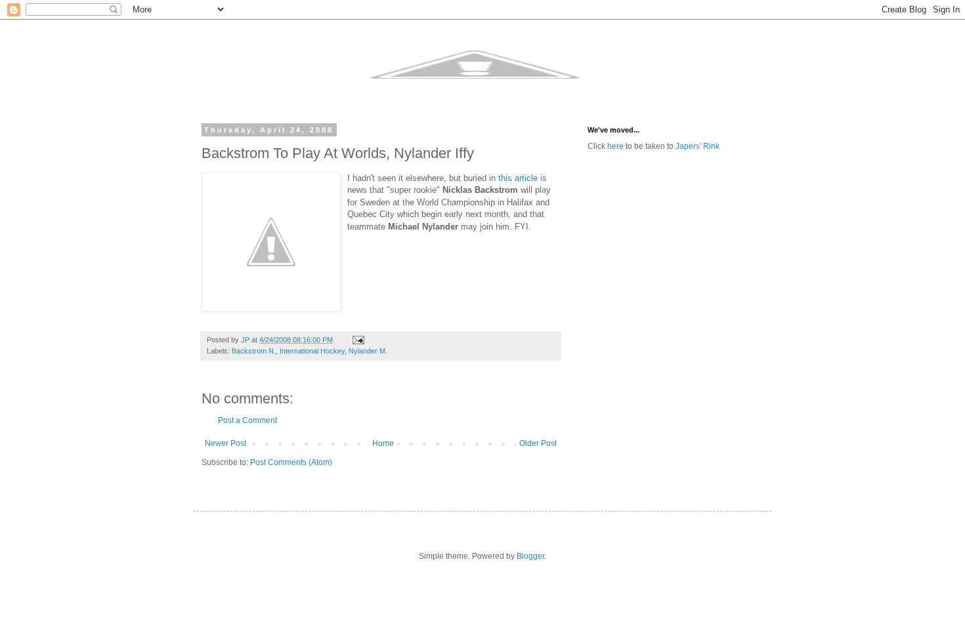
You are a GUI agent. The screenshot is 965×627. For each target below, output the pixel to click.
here (615, 146)
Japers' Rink (697, 146)
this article (518, 178)
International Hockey (312, 351)
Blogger (530, 556)
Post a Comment (247, 420)
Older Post (538, 443)
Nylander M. (368, 351)
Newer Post (225, 443)
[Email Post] (357, 340)
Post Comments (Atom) (291, 462)
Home (383, 443)
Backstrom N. (254, 351)
